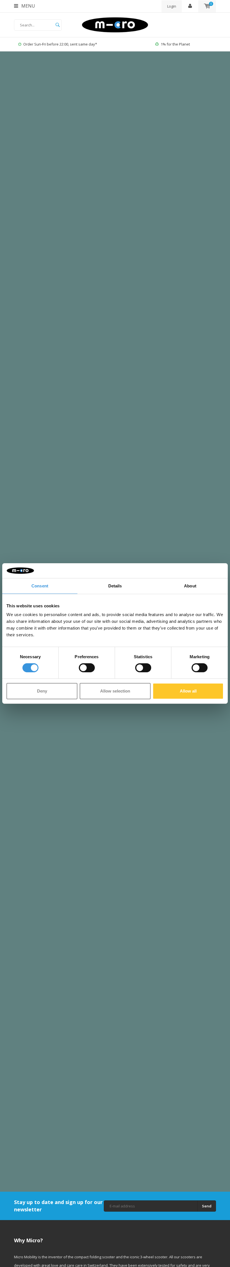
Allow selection (115, 691)
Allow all (188, 691)
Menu (27, 6)
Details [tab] (115, 585)
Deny (42, 691)
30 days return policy (180, 44)
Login (171, 6)
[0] (207, 6)
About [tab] (190, 585)
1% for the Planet (65, 44)
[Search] (57, 25)
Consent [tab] (39, 585)
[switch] (87, 667)
